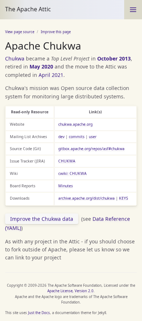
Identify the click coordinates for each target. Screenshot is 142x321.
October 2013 (114, 58)
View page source (19, 32)
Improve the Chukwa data (41, 218)
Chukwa (14, 58)
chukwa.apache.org (75, 124)
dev (61, 136)
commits (76, 136)
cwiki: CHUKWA (72, 173)
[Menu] (133, 9)
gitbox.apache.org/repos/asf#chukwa (91, 148)
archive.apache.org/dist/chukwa (86, 198)
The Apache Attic (28, 9)
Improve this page (56, 32)
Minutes (65, 185)
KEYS (123, 198)
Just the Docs (39, 312)
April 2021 (51, 74)
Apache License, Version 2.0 (70, 291)
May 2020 (41, 66)
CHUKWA (66, 161)
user (92, 136)
